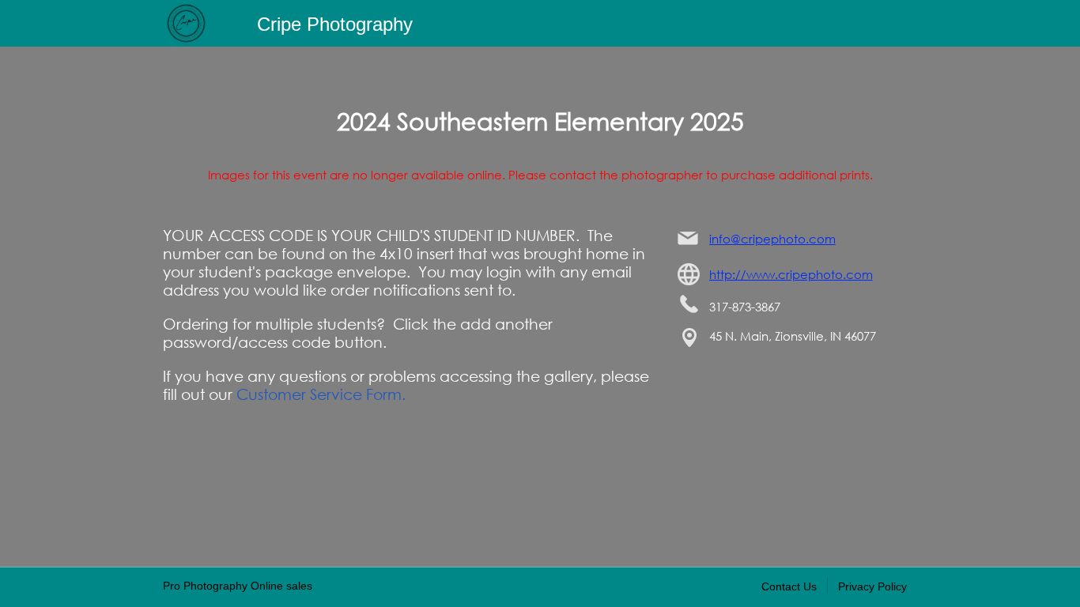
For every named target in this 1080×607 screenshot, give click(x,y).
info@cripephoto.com (772, 239)
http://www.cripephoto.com (791, 274)
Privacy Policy (872, 586)
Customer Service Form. (321, 394)
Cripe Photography (335, 24)
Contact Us (789, 586)
